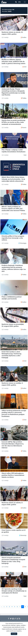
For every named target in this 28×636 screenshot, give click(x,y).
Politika (24, 98)
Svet (25, 66)
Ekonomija (23, 535)
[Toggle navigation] (25, 1)
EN (19, 2)
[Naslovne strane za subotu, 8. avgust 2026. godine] (14, 493)
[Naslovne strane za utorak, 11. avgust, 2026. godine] (14, 23)
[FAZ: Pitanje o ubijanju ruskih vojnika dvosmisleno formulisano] (14, 140)
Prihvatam (14, 633)
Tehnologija (23, 243)
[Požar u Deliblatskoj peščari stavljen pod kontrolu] (14, 287)
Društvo (24, 37)
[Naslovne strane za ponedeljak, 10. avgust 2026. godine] (14, 315)
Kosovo (24, 127)
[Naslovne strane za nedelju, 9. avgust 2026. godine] (14, 374)
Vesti (25, 155)
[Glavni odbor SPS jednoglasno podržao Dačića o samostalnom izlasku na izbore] (14, 464)
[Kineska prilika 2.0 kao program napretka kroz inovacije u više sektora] (14, 227)
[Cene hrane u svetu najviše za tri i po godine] (14, 521)
